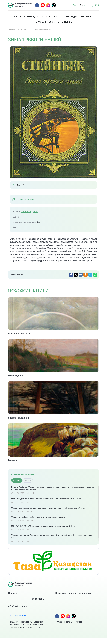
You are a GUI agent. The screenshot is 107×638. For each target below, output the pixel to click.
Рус (82, 5)
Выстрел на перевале (19, 333)
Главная (11, 29)
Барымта (12, 460)
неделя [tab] (16, 480)
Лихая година (15, 375)
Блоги (52, 22)
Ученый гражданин (18, 417)
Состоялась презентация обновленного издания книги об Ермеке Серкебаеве (48, 508)
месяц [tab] (27, 480)
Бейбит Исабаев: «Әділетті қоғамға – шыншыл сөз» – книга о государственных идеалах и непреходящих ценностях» (53, 488)
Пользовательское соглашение (73, 593)
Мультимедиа (65, 22)
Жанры (89, 17)
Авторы (56, 17)
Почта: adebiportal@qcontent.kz (68, 622)
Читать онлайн (26, 199)
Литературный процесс (26, 17)
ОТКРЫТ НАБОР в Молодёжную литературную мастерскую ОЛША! (43, 526)
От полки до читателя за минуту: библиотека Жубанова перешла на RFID (46, 499)
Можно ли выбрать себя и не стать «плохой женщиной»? (38, 517)
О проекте (14, 593)
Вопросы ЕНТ (39, 598)
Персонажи (41, 22)
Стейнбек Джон (29, 211)
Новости (45, 17)
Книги (66, 17)
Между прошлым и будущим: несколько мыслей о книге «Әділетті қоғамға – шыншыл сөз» (52, 536)
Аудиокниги (77, 17)
